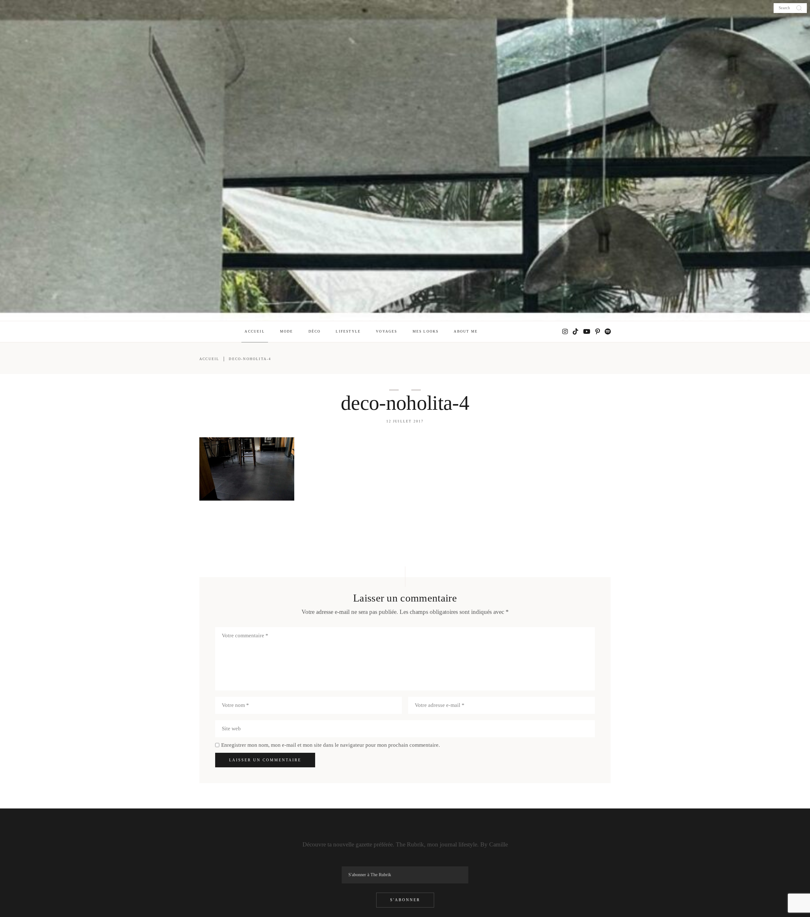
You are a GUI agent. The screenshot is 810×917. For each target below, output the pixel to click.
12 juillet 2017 (405, 421)
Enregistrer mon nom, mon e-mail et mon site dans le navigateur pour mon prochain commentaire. (330, 745)
